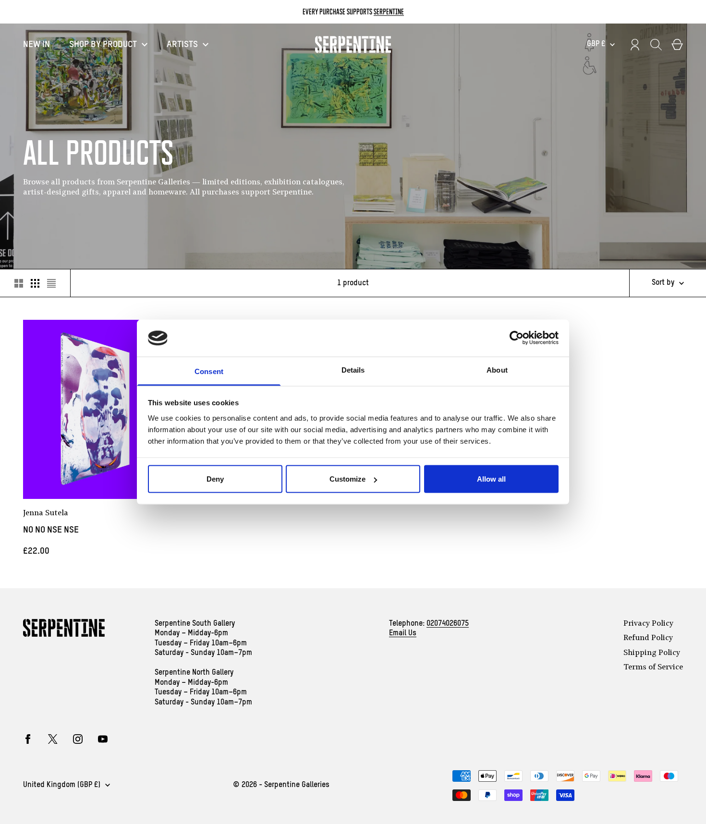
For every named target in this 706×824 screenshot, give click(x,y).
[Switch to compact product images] (51, 283)
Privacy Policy (648, 624)
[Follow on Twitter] (53, 739)
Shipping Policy (651, 653)
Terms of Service (653, 667)
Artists (182, 44)
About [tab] (497, 369)
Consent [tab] (209, 371)
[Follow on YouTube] (103, 739)
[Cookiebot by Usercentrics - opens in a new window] (517, 338)
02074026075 (447, 624)
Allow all (491, 479)
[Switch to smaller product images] (35, 283)
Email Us (402, 633)
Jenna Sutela (45, 513)
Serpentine (389, 11)
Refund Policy (648, 638)
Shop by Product (103, 44)
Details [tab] (353, 369)
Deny (215, 479)
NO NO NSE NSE (51, 529)
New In (36, 44)
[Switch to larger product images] (18, 283)
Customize (347, 479)
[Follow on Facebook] (28, 739)
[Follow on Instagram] (78, 739)
